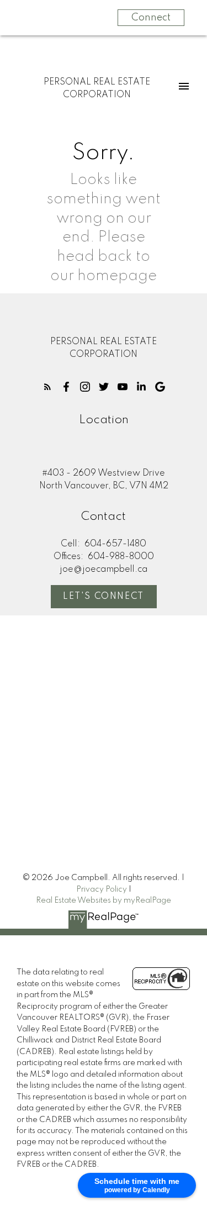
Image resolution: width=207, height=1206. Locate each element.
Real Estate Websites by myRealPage (103, 900)
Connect (151, 18)
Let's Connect (103, 596)
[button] (47, 387)
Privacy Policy (101, 889)
